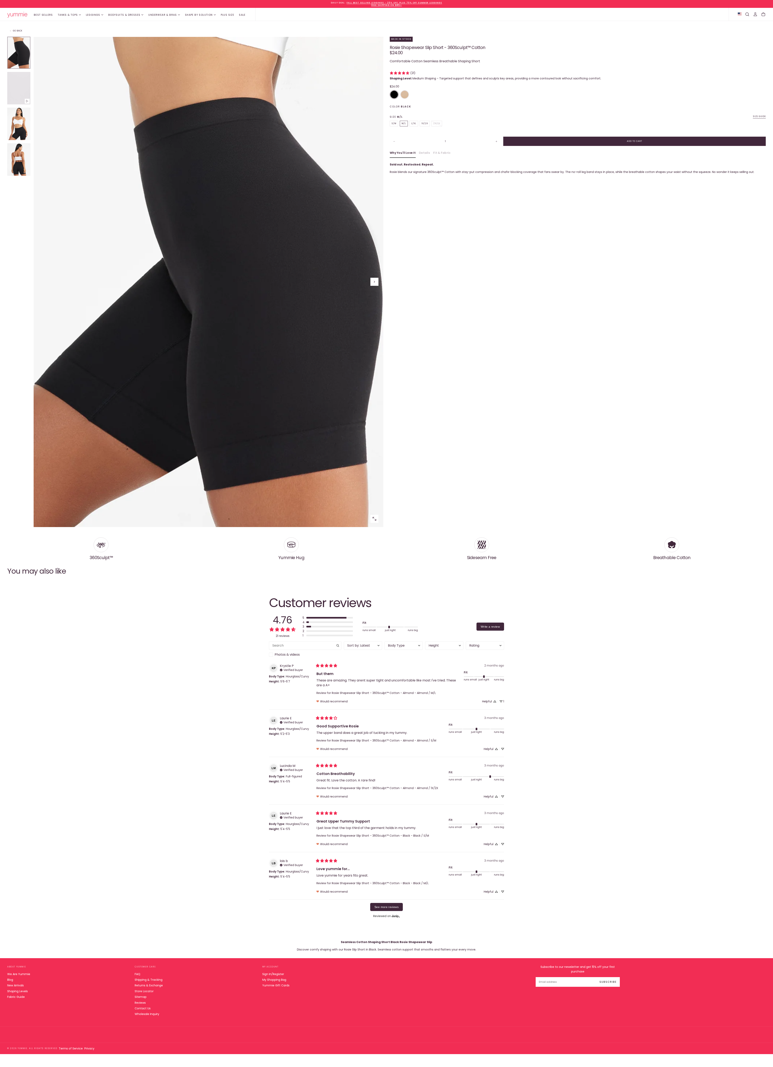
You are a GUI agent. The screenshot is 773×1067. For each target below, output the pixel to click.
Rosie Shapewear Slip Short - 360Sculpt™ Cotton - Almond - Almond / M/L (384, 693)
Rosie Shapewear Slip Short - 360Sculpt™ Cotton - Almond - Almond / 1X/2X (385, 788)
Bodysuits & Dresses (124, 15)
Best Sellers (43, 15)
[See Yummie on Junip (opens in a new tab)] (396, 916)
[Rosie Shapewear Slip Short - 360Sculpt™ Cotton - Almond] (405, 94)
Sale (242, 15)
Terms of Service (71, 1048)
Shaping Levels (17, 991)
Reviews (140, 1003)
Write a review (490, 626)
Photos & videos (287, 654)
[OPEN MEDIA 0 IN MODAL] (374, 518)
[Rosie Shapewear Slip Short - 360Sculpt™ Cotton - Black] (394, 94)
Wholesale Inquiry (147, 1014)
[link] (402, 73)
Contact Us (143, 1008)
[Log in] (755, 14)
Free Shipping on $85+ (386, 5)
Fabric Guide (16, 997)
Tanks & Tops (68, 15)
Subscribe (608, 982)
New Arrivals (15, 985)
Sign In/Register (273, 974)
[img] (291, 669)
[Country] (740, 14)
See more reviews (386, 907)
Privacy (89, 1048)
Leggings (93, 15)
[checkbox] (305, 654)
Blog (10, 980)
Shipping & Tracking (148, 980)
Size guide (759, 116)
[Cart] (763, 14)
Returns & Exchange (149, 985)
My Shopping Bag (274, 980)
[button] (747, 14)
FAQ (137, 974)
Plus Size (227, 15)
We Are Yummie (18, 974)
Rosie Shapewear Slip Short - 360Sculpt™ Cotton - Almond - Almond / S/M (384, 740)
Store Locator (144, 991)
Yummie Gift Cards (275, 985)
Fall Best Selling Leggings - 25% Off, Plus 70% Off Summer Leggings (394, 2)
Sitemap (141, 997)
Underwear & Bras (162, 15)
